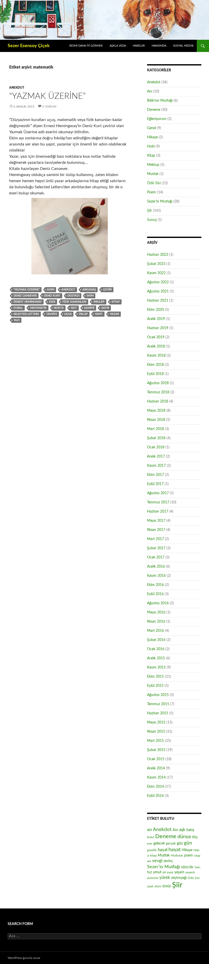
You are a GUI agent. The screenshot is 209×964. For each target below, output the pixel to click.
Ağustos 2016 (158, 603)
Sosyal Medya (183, 45)
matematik (38, 307)
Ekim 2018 (155, 365)
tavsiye (51, 314)
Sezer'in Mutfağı (159, 201)
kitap (116, 301)
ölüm (157, 886)
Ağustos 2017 (158, 493)
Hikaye (152, 137)
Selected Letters (26, 314)
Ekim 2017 (155, 475)
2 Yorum (49, 106)
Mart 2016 (155, 631)
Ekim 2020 (155, 310)
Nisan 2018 (156, 420)
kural (18, 307)
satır (105, 307)
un (164, 872)
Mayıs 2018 (156, 410)
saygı (197, 855)
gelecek (159, 843)
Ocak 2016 (155, 649)
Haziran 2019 (157, 328)
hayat (174, 849)
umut (157, 872)
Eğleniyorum (156, 119)
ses (149, 861)
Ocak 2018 (155, 447)
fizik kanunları (74, 301)
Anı (149, 91)
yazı (17, 320)
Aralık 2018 (156, 346)
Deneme (153, 110)
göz (180, 843)
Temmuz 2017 (158, 502)
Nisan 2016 (156, 621)
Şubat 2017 (156, 548)
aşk (182, 829)
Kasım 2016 (156, 576)
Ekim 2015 (155, 676)
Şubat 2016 (156, 640)
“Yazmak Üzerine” (47, 96)
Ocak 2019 (155, 337)
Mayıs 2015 (156, 722)
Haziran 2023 (157, 255)
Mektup (153, 165)
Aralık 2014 (156, 768)
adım (50, 289)
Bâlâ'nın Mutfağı (160, 100)
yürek (164, 877)
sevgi (157, 860)
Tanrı (197, 867)
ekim (90, 295)
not (74, 307)
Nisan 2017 (156, 530)
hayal (162, 850)
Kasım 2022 (156, 273)
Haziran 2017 (157, 511)
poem (188, 855)
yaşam (179, 872)
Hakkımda (159, 45)
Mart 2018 (155, 429)
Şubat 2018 (156, 438)
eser (52, 301)
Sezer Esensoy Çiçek (29, 46)
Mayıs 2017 (156, 521)
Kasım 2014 (156, 777)
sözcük (187, 867)
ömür (166, 886)
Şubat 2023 (156, 264)
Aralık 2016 (156, 566)
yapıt (99, 314)
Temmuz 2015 (158, 704)
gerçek (171, 843)
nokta (59, 307)
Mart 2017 (155, 539)
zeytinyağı (179, 878)
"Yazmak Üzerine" (27, 289)
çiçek (150, 886)
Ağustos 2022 (158, 282)
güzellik (152, 850)
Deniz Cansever (25, 295)
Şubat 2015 (156, 750)
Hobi (151, 146)
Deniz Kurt (52, 295)
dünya (184, 836)
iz (148, 855)
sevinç (168, 861)
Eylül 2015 (155, 686)
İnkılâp (99, 301)
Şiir (149, 210)
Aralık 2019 (156, 319)
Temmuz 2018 (158, 392)
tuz (149, 872)
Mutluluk (177, 855)
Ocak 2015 (155, 759)
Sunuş (152, 220)
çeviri (107, 289)
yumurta (152, 877)
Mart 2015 (155, 741)
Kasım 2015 (156, 667)
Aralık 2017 (156, 456)
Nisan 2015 (156, 731)
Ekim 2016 (155, 585)
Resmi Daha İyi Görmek (86, 45)
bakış (190, 830)
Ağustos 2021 (158, 291)
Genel (151, 128)
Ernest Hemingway (28, 301)
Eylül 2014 (155, 796)
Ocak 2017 (155, 557)
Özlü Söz (154, 183)
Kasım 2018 (156, 355)
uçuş (68, 314)
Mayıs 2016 (156, 612)
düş (195, 837)
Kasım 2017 (156, 465)
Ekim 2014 (155, 786)
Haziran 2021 (157, 300)
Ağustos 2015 (158, 695)
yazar (114, 314)
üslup (83, 314)
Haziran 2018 (157, 401)
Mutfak (153, 174)
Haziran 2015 (157, 713)
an (149, 829)
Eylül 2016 (155, 594)
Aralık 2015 (156, 658)
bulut (150, 837)
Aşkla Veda (118, 45)
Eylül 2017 (155, 484)
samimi (89, 307)
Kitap (151, 155)
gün (188, 843)
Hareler (139, 45)
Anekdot (16, 87)
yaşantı (190, 872)
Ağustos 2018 (158, 383)
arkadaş (89, 289)
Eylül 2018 (155, 374)
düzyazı (74, 295)
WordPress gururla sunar (24, 957)
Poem (151, 192)
